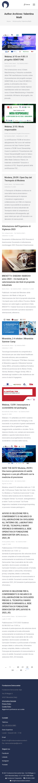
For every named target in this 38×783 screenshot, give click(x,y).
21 (23, 667)
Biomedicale (5, 345)
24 (12, 670)
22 (27, 667)
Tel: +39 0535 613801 (9, 725)
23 (32, 667)
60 (21, 670)
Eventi (10, 63)
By (22, 63)
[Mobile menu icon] (34, 5)
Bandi (6, 63)
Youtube (5, 765)
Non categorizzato (7, 233)
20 (18, 667)
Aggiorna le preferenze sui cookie (13, 709)
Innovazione (12, 133)
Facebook (5, 753)
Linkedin (4, 757)
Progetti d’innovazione (22, 133)
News (14, 63)
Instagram (5, 761)
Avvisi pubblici (6, 541)
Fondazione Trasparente (14, 778)
